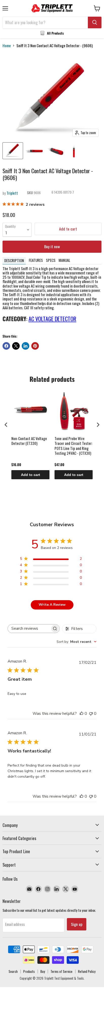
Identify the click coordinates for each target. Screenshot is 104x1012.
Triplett (12, 193)
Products (29, 971)
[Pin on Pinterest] (35, 346)
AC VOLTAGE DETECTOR (52, 318)
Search (13, 971)
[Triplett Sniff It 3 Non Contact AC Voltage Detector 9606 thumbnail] (13, 151)
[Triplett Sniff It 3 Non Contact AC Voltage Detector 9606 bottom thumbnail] (56, 151)
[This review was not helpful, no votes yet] (91, 713)
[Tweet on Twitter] (16, 346)
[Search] (94, 22)
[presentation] (6, 425)
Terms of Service (61, 971)
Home (7, 45)
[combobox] (76, 641)
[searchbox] (29, 628)
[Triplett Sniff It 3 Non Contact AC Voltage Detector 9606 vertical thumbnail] (74, 151)
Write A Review (52, 604)
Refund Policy (86, 971)
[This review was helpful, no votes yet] (81, 713)
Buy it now (52, 246)
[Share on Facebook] (6, 346)
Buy (42, 971)
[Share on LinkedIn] (25, 346)
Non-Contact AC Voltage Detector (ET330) (29, 441)
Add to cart (30, 475)
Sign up (76, 924)
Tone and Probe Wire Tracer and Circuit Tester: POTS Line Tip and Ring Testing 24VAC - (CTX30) (73, 446)
